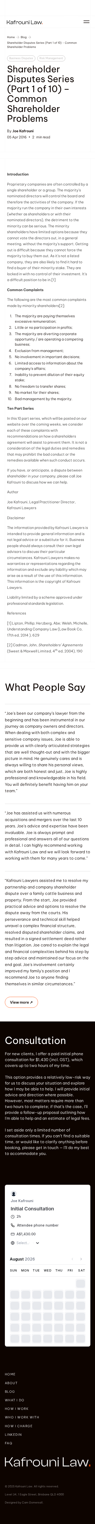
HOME (10, 1398)
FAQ (8, 1467)
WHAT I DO (15, 1423)
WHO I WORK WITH (22, 1441)
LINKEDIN (13, 1458)
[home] (24, 22)
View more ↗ (21, 1002)
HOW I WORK (17, 1432)
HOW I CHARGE (19, 1449)
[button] (85, 22)
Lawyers (29, 508)
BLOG (10, 1415)
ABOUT (11, 1406)
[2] (61, 306)
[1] (9, 623)
